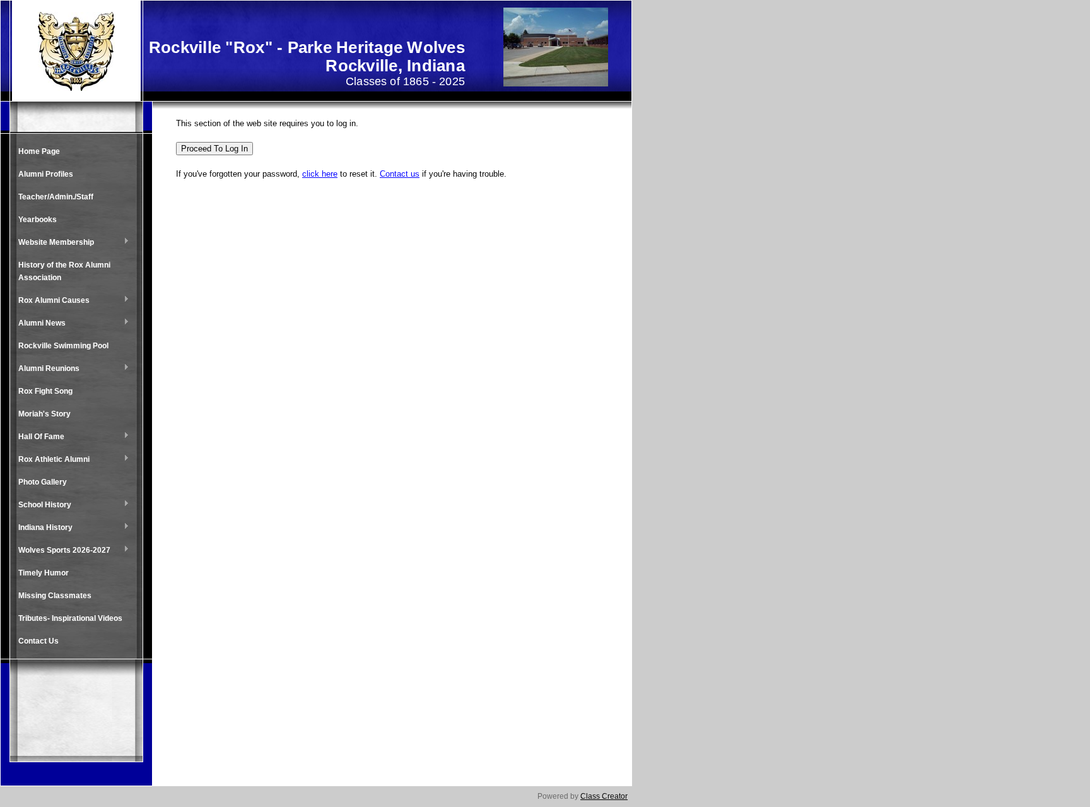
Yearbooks (37, 219)
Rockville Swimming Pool (63, 345)
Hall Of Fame (38, 437)
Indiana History (42, 528)
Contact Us (38, 641)
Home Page (39, 151)
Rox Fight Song (45, 391)
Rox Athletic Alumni (51, 460)
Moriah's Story (44, 413)
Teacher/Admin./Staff (55, 196)
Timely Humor (43, 572)
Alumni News (39, 324)
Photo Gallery (42, 482)
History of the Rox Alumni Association (64, 271)
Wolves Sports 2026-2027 (61, 551)
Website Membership (53, 243)
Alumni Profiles (45, 174)
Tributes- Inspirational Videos (70, 618)
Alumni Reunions (45, 369)
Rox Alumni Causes (51, 301)
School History (41, 505)
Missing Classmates (54, 595)
